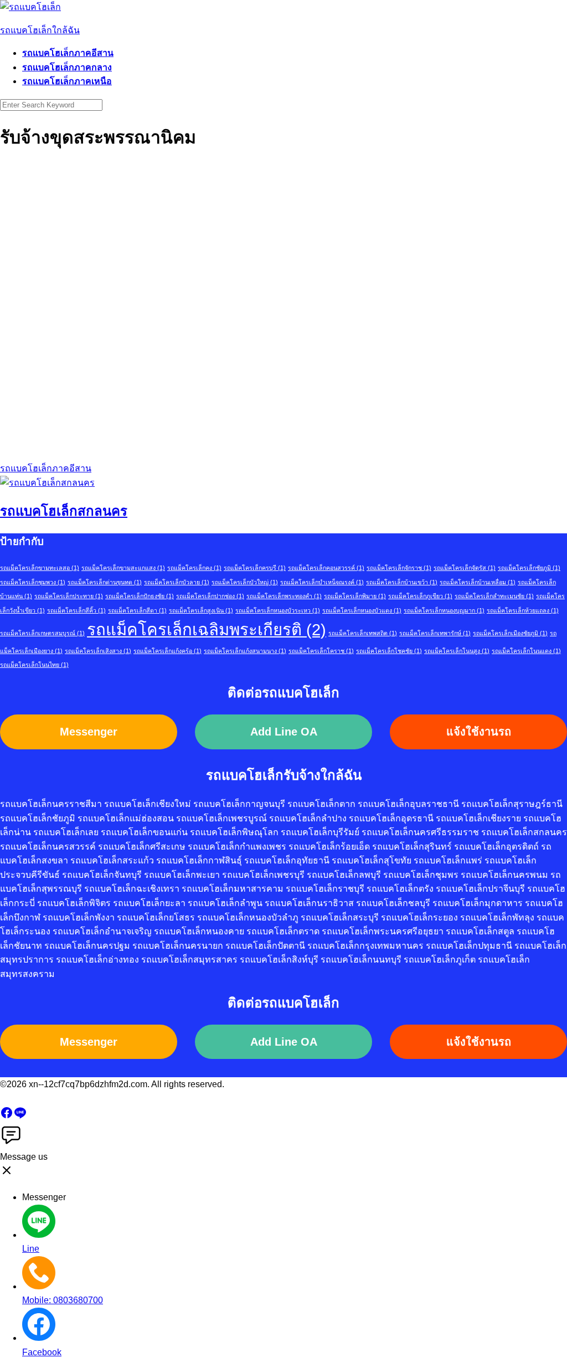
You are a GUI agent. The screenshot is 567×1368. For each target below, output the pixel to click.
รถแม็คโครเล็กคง (194, 567)
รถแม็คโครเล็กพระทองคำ (284, 596)
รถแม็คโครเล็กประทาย (68, 596)
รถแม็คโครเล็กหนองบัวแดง (361, 610)
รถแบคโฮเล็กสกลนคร (63, 510)
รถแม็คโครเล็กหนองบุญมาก (444, 610)
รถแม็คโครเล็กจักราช (399, 567)
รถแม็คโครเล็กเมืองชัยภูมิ (510, 633)
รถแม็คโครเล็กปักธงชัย (139, 596)
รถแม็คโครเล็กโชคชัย (389, 650)
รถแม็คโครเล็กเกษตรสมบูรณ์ (42, 633)
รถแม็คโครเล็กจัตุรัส (465, 567)
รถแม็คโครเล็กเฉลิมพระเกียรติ (206, 629)
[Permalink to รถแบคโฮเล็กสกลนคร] (47, 482)
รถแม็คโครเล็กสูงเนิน (201, 610)
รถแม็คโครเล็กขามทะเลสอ (39, 567)
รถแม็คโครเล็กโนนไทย (34, 664)
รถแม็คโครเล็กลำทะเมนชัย (494, 596)
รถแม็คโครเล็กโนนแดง (526, 650)
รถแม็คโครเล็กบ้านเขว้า (401, 582)
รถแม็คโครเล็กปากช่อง (210, 596)
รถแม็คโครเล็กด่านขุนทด (105, 582)
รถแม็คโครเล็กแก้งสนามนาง (245, 650)
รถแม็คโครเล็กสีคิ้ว (76, 610)
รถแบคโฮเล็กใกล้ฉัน (40, 30)
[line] (20, 1116)
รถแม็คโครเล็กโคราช (321, 650)
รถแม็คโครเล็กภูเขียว (420, 596)
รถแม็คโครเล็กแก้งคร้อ (167, 650)
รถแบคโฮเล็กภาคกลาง (67, 67)
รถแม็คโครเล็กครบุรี (255, 567)
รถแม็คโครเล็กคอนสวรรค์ (326, 567)
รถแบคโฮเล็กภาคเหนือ (67, 81)
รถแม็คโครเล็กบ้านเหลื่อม (478, 582)
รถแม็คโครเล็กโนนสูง (456, 650)
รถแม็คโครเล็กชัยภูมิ (529, 567)
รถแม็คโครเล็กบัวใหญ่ (245, 582)
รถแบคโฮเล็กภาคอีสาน (68, 53)
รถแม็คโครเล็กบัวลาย (176, 582)
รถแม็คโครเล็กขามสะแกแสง (123, 567)
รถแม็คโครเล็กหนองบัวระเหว (277, 610)
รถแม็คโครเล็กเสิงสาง (98, 650)
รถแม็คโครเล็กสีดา (137, 610)
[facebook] (6, 1116)
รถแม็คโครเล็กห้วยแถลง (523, 610)
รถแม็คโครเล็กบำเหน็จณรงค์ (322, 582)
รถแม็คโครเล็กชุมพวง (32, 582)
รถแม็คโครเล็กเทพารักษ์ (435, 633)
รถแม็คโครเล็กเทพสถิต (362, 633)
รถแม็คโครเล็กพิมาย (355, 596)
